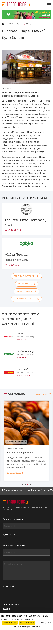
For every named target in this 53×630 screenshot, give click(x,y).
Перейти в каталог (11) (25, 276)
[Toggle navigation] (49, 3)
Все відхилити (27, 622)
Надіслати (7, 586)
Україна (20, 24)
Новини (6, 609)
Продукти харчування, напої (38, 24)
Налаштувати (44, 622)
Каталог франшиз (11, 604)
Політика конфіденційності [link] (27, 626)
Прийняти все (9, 622)
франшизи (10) (25, 283)
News (11, 24)
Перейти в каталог (39, 394)
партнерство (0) (25, 291)
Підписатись (8, 534)
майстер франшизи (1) (25, 298)
